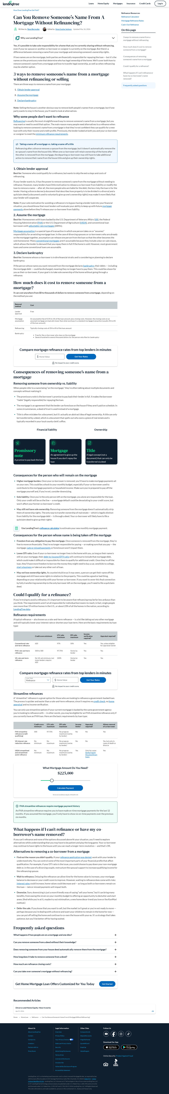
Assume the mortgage (27, 95)
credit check (99, 701)
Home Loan (24, 1017)
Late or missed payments (39, 547)
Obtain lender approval (28, 89)
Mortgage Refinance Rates (132, 20)
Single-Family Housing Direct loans (91, 755)
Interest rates (23, 883)
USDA (83, 222)
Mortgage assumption (24, 231)
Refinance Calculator (130, 16)
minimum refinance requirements (52, 134)
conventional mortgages (47, 240)
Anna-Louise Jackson (63, 29)
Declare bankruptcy (26, 100)
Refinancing (19, 121)
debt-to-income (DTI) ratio (56, 556)
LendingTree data (21, 609)
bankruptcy (88, 265)
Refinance (35, 1017)
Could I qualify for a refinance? (136, 66)
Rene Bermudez (33, 29)
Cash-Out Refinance (130, 24)
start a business (24, 567)
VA (96, 219)
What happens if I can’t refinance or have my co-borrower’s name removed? (138, 76)
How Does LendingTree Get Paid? (26, 10)
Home (15, 1017)
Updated (81, 29)
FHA (40, 222)
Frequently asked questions (135, 85)
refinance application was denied (75, 857)
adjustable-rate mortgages (41, 226)
